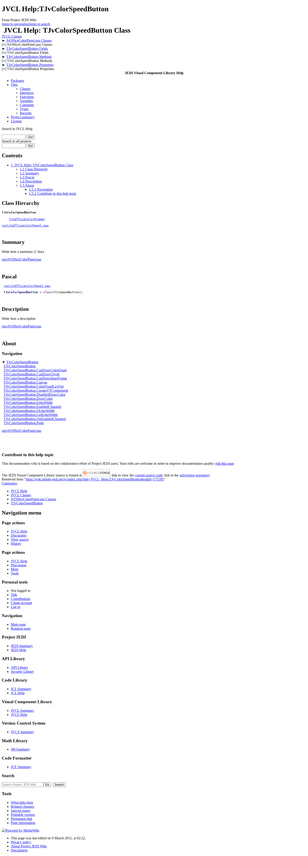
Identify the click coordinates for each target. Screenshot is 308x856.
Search (8, 775)
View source (20, 539)
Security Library (22, 671)
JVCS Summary (22, 732)
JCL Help (18, 693)
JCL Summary (21, 689)
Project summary (23, 117)
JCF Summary (21, 767)
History (16, 543)
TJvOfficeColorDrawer (27, 219)
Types (24, 109)
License (16, 121)
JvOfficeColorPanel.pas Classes (29, 40)
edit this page (224, 463)
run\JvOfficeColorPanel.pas (25, 225)
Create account (21, 603)
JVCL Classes (12, 36)
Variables (26, 101)
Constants (27, 105)
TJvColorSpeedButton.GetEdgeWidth (31, 415)
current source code (149, 475)
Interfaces (27, 93)
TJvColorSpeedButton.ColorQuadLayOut (34, 386)
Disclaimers (19, 850)
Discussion (18, 535)
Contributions (20, 599)
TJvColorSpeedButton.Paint (24, 423)
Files (14, 85)
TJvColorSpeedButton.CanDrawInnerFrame (35, 378)
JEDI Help (18, 650)
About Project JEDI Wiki (29, 846)
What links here (22, 802)
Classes (25, 89)
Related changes (22, 806)
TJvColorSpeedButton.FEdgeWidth (29, 411)
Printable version (23, 815)
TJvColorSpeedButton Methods (29, 57)
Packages (17, 80)
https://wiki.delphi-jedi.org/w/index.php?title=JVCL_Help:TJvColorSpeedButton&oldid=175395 (95, 479)
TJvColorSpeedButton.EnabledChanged (32, 407)
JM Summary (20, 749)
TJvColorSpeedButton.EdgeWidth (28, 403)
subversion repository (194, 475)
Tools (15, 573)
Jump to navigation (15, 24)
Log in (15, 607)
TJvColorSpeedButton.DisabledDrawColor (34, 394)
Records (26, 113)
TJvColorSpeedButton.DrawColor (28, 399)
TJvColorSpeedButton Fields (27, 48)
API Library (19, 667)
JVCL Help (19, 491)
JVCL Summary (22, 710)
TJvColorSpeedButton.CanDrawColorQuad (35, 370)
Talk (14, 595)
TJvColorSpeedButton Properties (29, 65)
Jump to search (39, 24)
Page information (23, 823)
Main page (18, 624)
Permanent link (21, 819)
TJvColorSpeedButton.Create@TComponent (36, 390)
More (14, 569)
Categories (9, 483)
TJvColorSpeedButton (22, 362)
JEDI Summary (22, 646)
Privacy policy (21, 842)
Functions (27, 97)
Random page (21, 628)
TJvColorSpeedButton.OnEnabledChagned (35, 419)
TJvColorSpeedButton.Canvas (25, 382)
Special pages (20, 811)
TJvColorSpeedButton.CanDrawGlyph (32, 374)
